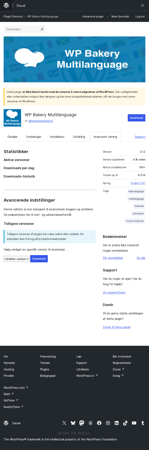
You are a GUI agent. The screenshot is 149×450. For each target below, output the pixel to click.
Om (6, 356)
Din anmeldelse (113, 258)
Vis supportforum (114, 292)
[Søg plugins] (42, 29)
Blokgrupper (48, 375)
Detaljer (12, 137)
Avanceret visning (105, 137)
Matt (9, 394)
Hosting (9, 369)
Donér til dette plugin (117, 327)
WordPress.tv (87, 375)
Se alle (141, 258)
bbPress (11, 400)
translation (138, 213)
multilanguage (136, 198)
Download (136, 117)
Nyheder (9, 363)
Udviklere (82, 369)
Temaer (45, 363)
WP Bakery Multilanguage (50, 114)
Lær (79, 356)
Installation (57, 137)
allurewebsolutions (41, 121)
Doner (118, 369)
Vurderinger (33, 137)
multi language (136, 191)
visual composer (135, 221)
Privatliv (9, 375)
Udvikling (79, 137)
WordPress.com (16, 387)
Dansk (16, 423)
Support (140, 137)
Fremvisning (48, 356)
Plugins (44, 369)
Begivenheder (122, 363)
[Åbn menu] (143, 5)
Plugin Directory (13, 16)
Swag (118, 375)
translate (139, 206)
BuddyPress (13, 407)
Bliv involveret (122, 356)
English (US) (138, 183)
